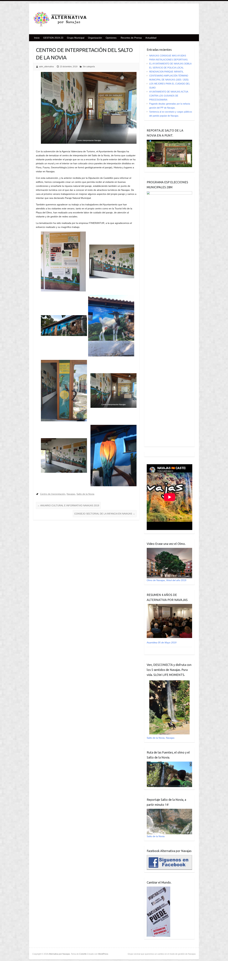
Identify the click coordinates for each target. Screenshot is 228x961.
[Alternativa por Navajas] (59, 19)
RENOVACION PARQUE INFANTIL (166, 71)
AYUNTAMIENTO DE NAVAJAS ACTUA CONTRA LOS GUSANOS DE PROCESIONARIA (168, 95)
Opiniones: (111, 37)
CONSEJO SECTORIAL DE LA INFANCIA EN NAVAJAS (104, 513)
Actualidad (150, 37)
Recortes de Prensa (131, 37)
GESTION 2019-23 (53, 37)
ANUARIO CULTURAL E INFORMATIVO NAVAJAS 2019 (68, 505)
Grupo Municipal (75, 37)
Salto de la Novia (85, 494)
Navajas (71, 494)
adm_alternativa (46, 66)
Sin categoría (89, 66)
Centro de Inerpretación (52, 494)
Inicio (37, 37)
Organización (95, 37)
